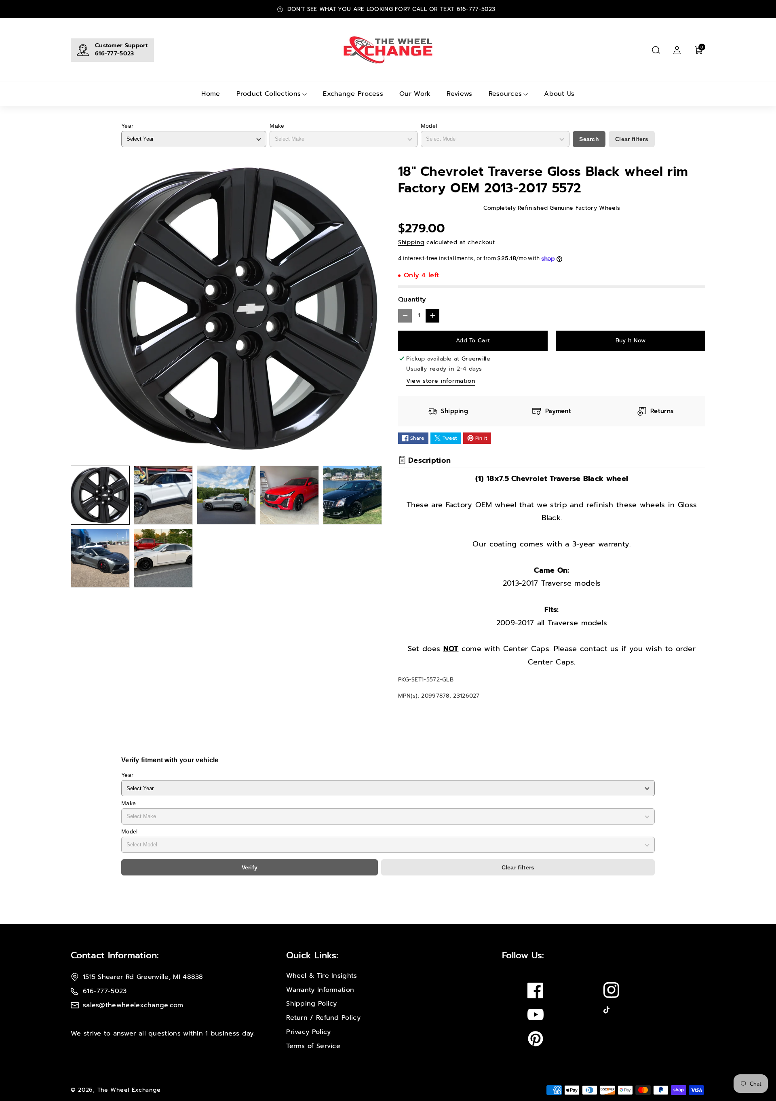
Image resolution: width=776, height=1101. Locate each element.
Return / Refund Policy (323, 1018)
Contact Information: (115, 955)
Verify (250, 867)
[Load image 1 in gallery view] (100, 495)
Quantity (412, 299)
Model (429, 125)
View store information (440, 381)
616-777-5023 (114, 53)
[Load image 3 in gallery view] (226, 495)
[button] (656, 50)
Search (589, 139)
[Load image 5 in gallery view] (352, 495)
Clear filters (631, 139)
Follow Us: (523, 955)
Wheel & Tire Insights (321, 976)
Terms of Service (313, 1046)
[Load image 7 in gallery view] (163, 558)
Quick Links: (312, 955)
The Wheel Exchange (129, 1090)
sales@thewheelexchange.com (133, 1005)
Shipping (411, 242)
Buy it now (631, 340)
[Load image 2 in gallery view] (163, 495)
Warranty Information (320, 990)
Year (127, 125)
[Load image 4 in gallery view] (289, 495)
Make (277, 125)
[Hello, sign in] (677, 50)
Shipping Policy (311, 1003)
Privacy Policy (308, 1032)
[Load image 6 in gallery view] (100, 558)
